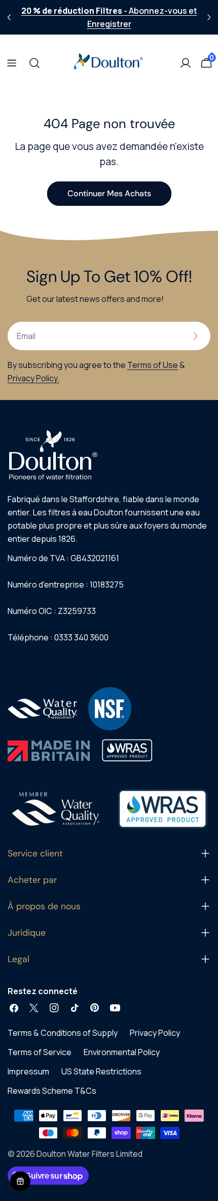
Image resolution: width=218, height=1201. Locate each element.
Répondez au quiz (109, 740)
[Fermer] (177, 451)
